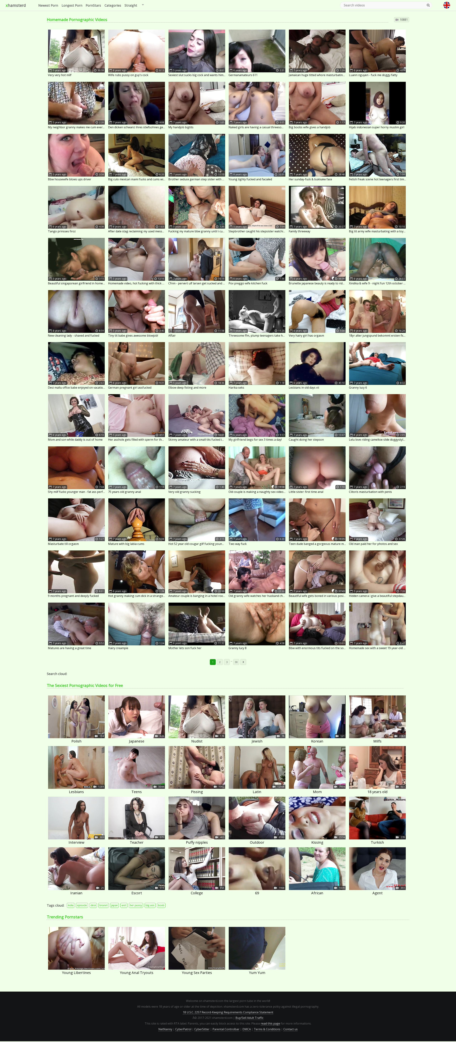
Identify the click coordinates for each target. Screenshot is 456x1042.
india (70, 905)
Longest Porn (72, 5)
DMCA (246, 1029)
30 (236, 662)
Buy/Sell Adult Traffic (249, 1018)
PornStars (93, 5)
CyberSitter (201, 1029)
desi (93, 905)
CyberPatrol (183, 1029)
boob (161, 905)
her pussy (136, 905)
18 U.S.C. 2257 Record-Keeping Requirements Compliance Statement (228, 1012)
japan (114, 905)
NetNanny (165, 1029)
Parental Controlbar (226, 1029)
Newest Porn (48, 5)
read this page (270, 1023)
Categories (113, 5)
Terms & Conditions (267, 1029)
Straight (131, 5)
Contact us (290, 1029)
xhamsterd (16, 5)
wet (123, 905)
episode (82, 905)
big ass (150, 905)
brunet (103, 905)
